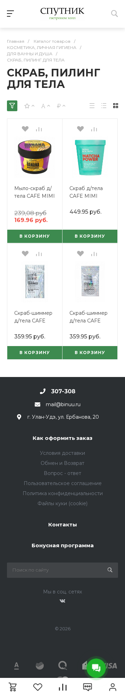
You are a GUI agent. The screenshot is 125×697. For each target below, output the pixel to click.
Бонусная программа (63, 545)
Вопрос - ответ (62, 473)
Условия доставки (62, 453)
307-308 (63, 391)
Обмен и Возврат (62, 463)
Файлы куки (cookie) (63, 503)
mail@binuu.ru (63, 404)
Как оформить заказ (62, 438)
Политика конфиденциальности (63, 493)
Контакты (62, 524)
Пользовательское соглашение (63, 483)
